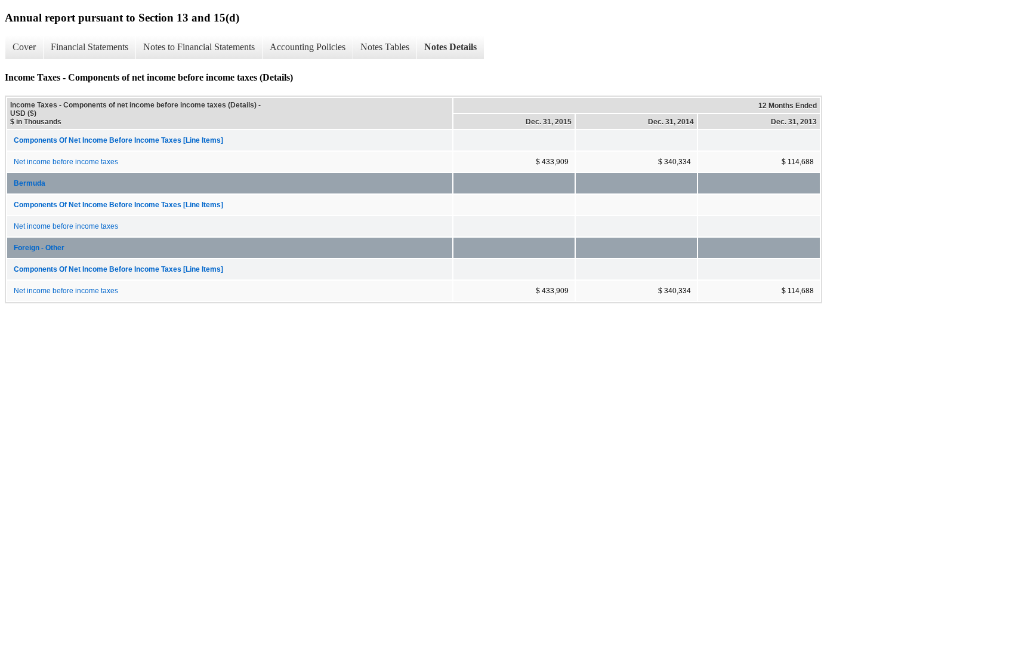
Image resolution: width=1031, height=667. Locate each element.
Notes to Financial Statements (199, 47)
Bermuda (29, 183)
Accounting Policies (307, 47)
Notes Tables (384, 47)
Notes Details (450, 47)
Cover (24, 47)
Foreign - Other (39, 247)
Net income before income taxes (66, 161)
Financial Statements (89, 47)
